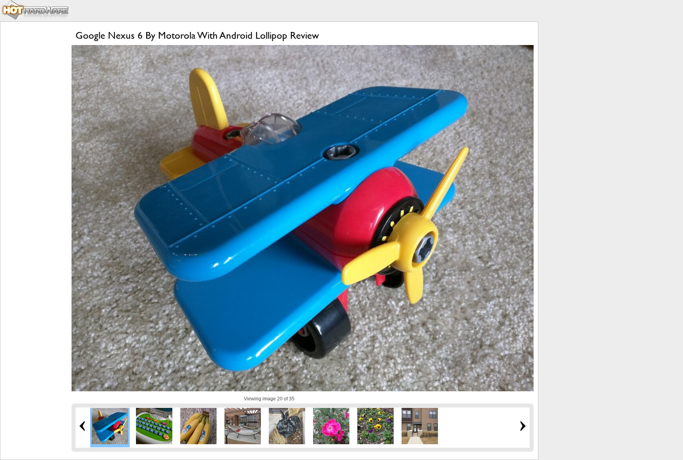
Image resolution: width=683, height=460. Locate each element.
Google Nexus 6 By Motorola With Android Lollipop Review (197, 35)
